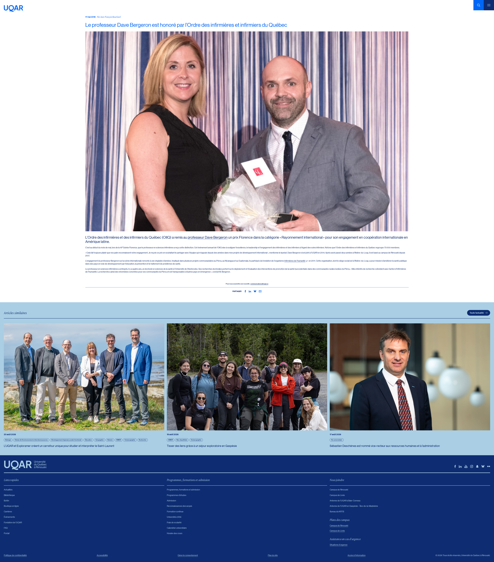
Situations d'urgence (338, 544)
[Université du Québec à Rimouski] (13, 8)
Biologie (8, 440)
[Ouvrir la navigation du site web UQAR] (489, 5)
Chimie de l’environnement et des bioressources (31, 440)
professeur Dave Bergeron (208, 237)
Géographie (99, 440)
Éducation (88, 440)
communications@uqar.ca (259, 284)
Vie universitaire (336, 440)
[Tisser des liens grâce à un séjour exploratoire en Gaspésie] (247, 376)
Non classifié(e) (182, 440)
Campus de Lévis (337, 530)
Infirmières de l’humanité (294, 260)
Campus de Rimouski (339, 525)
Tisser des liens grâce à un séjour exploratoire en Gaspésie (202, 446)
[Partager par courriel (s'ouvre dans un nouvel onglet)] (260, 291)
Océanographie (130, 440)
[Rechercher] (478, 5)
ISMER (118, 440)
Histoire (110, 440)
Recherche (142, 440)
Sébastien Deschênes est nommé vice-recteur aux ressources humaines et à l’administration (385, 446)
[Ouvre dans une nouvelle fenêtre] (245, 291)
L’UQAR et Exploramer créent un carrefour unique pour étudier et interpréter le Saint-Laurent (59, 446)
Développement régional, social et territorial (66, 440)
